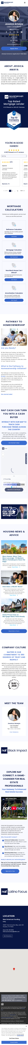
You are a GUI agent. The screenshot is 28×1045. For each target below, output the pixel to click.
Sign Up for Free (10, 871)
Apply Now (14, 48)
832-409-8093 (14, 40)
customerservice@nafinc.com (7, 1017)
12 (17, 191)
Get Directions (8, 936)
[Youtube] (21, 32)
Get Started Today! (14, 443)
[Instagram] (14, 32)
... (14, 191)
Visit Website (14, 732)
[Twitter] (10, 32)
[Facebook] (6, 32)
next (21, 190)
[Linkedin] (18, 32)
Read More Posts (14, 631)
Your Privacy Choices (14, 1038)
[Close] (26, 1026)
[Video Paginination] (11, 487)
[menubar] (25, 3)
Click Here (23, 54)
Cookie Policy (20, 1035)
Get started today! (6, 394)
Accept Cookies (14, 1042)
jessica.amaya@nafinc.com (14, 44)
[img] (14, 511)
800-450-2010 (13, 1014)
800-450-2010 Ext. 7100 (8, 1000)
